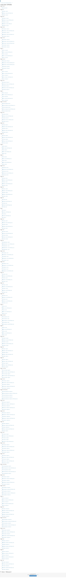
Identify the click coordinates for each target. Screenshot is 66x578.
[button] (0, 0)
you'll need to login (36, 574)
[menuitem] (0, 1)
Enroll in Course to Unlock (33, 575)
